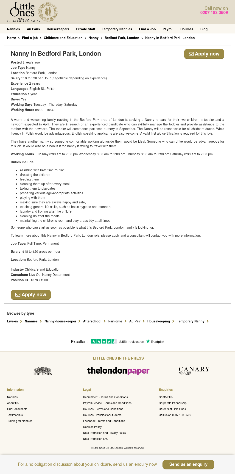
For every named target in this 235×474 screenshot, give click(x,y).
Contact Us (166, 397)
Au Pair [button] (135, 321)
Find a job (30, 37)
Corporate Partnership (173, 403)
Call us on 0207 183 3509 (175, 415)
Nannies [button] (32, 321)
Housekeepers (58, 29)
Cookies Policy (92, 427)
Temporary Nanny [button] (191, 321)
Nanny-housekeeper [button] (61, 321)
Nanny (94, 37)
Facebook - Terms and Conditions (104, 421)
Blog (204, 29)
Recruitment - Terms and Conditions (105, 397)
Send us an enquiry (188, 464)
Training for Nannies (19, 421)
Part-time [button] (115, 321)
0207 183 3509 (214, 12)
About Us (13, 403)
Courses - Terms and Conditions (103, 409)
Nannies (13, 29)
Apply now (206, 53)
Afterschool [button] (92, 321)
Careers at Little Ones (172, 409)
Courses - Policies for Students (102, 415)
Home (11, 37)
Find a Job (147, 29)
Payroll (168, 29)
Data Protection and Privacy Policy (104, 433)
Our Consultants (17, 409)
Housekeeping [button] (159, 321)
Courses (186, 29)
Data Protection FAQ (95, 439)
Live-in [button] (13, 321)
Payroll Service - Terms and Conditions (107, 403)
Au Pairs (33, 29)
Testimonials (15, 415)
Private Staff (85, 29)
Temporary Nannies (117, 29)
